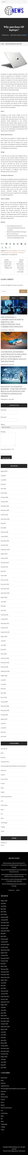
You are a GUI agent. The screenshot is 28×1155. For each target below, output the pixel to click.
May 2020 (3, 688)
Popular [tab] (5, 298)
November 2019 (5, 710)
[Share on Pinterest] (21, 243)
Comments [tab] (22, 298)
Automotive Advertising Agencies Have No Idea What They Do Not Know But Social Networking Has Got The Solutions (14, 356)
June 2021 (3, 645)
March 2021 (4, 654)
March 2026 (4, 493)
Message (3, 431)
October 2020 (4, 667)
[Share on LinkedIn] (13, 243)
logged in (9, 285)
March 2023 (4, 575)
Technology (21, 252)
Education (3, 770)
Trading (3, 827)
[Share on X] (10, 243)
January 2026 (4, 501)
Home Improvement (6, 796)
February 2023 (4, 580)
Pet (2, 814)
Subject (3, 424)
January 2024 (4, 558)
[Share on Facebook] (6, 243)
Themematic (21, 1151)
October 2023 (4, 567)
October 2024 (4, 545)
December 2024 (5, 541)
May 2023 (3, 571)
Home (2, 845)
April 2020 (3, 693)
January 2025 (4, 536)
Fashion (3, 775)
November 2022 (5, 588)
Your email (3, 417)
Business (3, 757)
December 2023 (5, 562)
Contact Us (4, 842)
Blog (2, 753)
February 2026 (4, 497)
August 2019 (4, 719)
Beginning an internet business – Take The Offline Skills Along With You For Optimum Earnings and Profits (13, 391)
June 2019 (3, 728)
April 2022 (3, 610)
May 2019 (3, 732)
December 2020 (5, 658)
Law (2, 801)
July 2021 (3, 641)
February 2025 (4, 532)
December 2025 (5, 506)
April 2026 (3, 488)
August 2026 (4, 471)
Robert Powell (22, 35)
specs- (16, 252)
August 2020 (4, 675)
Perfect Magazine (12, 1151)
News (2, 809)
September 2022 (5, 593)
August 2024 (4, 554)
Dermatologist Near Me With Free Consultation (13, 766)
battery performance (12, 250)
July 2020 (3, 680)
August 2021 (4, 636)
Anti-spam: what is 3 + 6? (7, 449)
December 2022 (5, 584)
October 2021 (4, 627)
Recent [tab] (13, 298)
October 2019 (4, 714)
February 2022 (4, 615)
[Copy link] (9, 247)
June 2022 (3, 601)
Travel (2, 831)
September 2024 (5, 549)
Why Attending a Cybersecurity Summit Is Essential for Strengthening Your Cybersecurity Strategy (12, 322)
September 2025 (5, 519)
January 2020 (4, 701)
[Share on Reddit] (25, 243)
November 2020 (5, 662)
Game (2, 788)
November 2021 (5, 623)
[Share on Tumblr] (2, 247)
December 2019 (5, 706)
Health (3, 792)
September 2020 (5, 671)
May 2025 (3, 523)
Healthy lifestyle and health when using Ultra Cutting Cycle (8, 264)
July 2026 (3, 475)
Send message (6, 458)
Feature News (4, 779)
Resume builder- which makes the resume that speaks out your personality (20, 266)
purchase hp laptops (9, 252)
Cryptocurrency (5, 761)
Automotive (4, 748)
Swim (2, 818)
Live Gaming (4, 805)
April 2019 (3, 736)
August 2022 (4, 597)
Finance (3, 783)
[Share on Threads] (6, 247)
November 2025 (5, 510)
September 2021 (5, 632)
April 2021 (3, 649)
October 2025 (4, 514)
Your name (3, 410)
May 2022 (3, 606)
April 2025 (3, 528)
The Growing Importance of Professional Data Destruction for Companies (16, 228)
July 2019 (3, 723)
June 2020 (3, 684)
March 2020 (4, 697)
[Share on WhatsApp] (17, 243)
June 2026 (3, 480)
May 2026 (3, 484)
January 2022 (4, 619)
